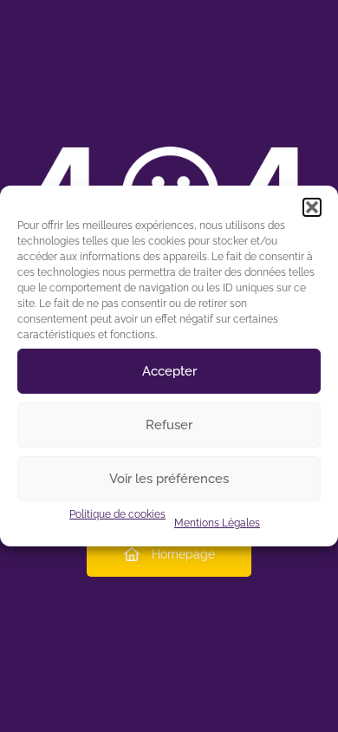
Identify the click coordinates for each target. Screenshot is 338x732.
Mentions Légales (217, 523)
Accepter (169, 371)
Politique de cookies (117, 514)
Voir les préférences (169, 479)
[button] (312, 207)
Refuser (169, 425)
